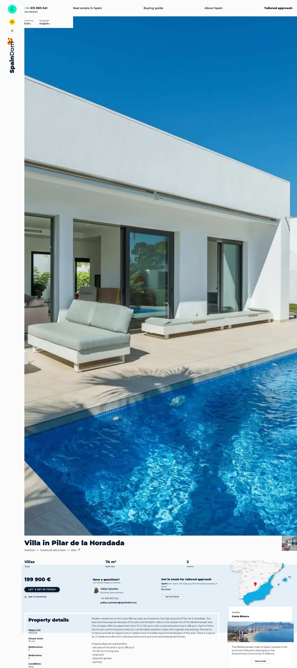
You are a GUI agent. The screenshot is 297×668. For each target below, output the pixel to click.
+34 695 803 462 (109, 598)
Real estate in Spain (87, 8)
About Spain (214, 8)
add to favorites (37, 597)
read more (260, 661)
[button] (289, 543)
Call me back (30, 12)
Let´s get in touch (42, 589)
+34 (35, 8)
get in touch (172, 597)
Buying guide (153, 8)
